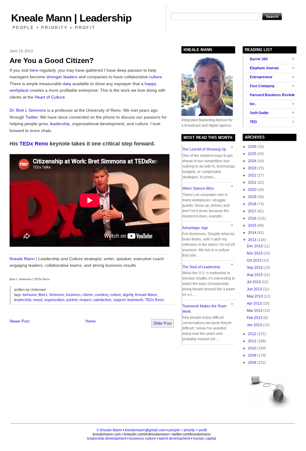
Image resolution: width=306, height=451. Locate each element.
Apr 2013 (254, 303)
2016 (252, 218)
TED (253, 122)
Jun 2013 (254, 289)
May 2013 (255, 296)
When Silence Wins (198, 188)
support (119, 300)
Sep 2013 (255, 268)
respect (85, 300)
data (67, 83)
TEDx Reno (33, 144)
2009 (252, 355)
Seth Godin (259, 113)
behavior (30, 295)
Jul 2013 (254, 282)
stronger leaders (61, 76)
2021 (252, 182)
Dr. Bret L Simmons (28, 110)
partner (72, 300)
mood (37, 300)
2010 (252, 348)
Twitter (31, 117)
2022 (252, 175)
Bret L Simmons (51, 295)
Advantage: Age (195, 228)
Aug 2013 (255, 275)
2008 (252, 363)
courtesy (101, 295)
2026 (252, 147)
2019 (252, 197)
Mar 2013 (254, 311)
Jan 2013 (254, 325)
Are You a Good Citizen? (52, 60)
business (73, 295)
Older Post (162, 323)
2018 (252, 204)
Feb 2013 (254, 318)
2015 (252, 225)
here (34, 70)
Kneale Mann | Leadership (71, 18)
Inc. (253, 104)
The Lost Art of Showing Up (204, 149)
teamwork (135, 300)
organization (54, 300)
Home (90, 321)
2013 (252, 240)
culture (155, 76)
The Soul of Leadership (201, 267)
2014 (252, 233)
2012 (252, 334)
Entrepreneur (261, 77)
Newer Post (20, 321)
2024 (252, 161)
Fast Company (262, 86)
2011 (252, 341)
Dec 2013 (255, 246)
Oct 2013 (254, 260)
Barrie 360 (259, 59)
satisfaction (102, 300)
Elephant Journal (264, 68)
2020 (252, 190)
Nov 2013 (255, 253)
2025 (252, 154)
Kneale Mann (22, 258)
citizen (87, 295)
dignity (128, 295)
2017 (252, 211)
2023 (252, 168)
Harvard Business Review (272, 95)
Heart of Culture (50, 97)
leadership (60, 123)
